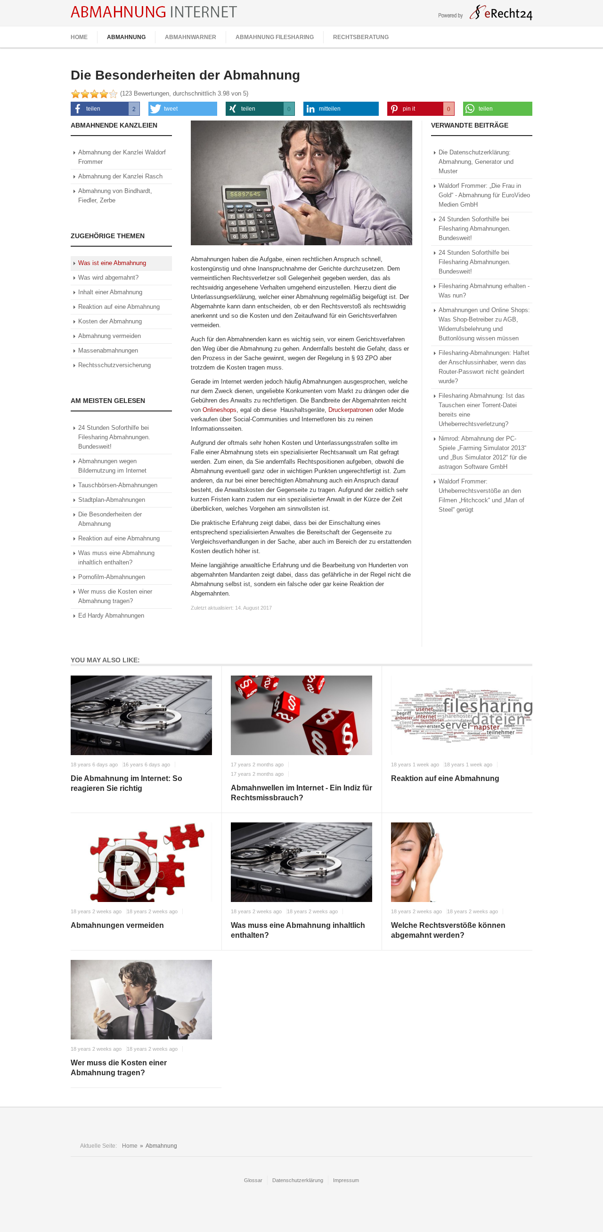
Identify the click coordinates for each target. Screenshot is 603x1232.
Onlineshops (219, 409)
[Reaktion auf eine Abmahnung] (461, 715)
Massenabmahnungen (108, 350)
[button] (105, 109)
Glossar (253, 1180)
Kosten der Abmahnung (110, 321)
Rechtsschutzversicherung (114, 365)
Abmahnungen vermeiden (117, 925)
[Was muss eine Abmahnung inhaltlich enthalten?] (301, 862)
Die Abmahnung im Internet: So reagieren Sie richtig (126, 783)
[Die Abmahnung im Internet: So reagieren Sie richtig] (141, 715)
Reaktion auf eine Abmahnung (119, 306)
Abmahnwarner (190, 37)
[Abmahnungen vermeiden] (141, 862)
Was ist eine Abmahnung (112, 262)
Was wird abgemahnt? (108, 277)
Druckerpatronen (350, 409)
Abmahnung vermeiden (109, 335)
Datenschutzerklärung (297, 1180)
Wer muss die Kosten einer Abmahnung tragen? (119, 1068)
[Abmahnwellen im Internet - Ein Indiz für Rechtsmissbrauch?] (301, 715)
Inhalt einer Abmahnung (110, 292)
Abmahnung (126, 37)
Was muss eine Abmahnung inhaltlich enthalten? (298, 930)
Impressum (346, 1180)
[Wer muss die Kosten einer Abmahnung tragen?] (141, 999)
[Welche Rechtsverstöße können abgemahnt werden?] (461, 862)
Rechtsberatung (361, 37)
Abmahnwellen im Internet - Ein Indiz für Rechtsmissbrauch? (301, 793)
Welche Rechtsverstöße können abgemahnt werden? (448, 930)
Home (79, 37)
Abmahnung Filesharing (275, 37)
